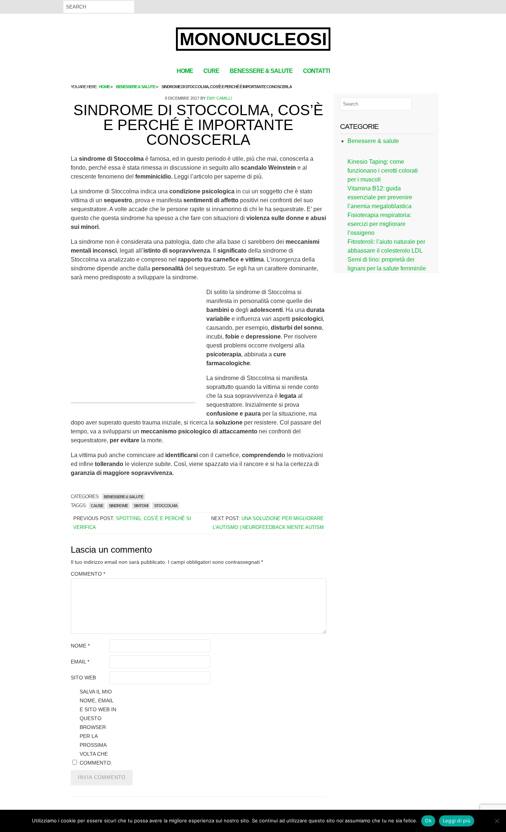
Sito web (83, 677)
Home (185, 70)
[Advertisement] (133, 351)
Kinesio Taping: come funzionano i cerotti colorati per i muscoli (382, 171)
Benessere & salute (261, 70)
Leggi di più (456, 820)
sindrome (118, 505)
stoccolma (165, 505)
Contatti (316, 70)
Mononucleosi (253, 39)
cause (97, 505)
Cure (211, 70)
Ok (428, 820)
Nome (80, 646)
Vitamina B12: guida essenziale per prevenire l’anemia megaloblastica (379, 197)
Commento (88, 574)
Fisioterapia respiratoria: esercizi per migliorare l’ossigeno (379, 224)
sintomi (141, 505)
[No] (496, 821)
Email (80, 662)
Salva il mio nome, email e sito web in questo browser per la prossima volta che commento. (98, 727)
